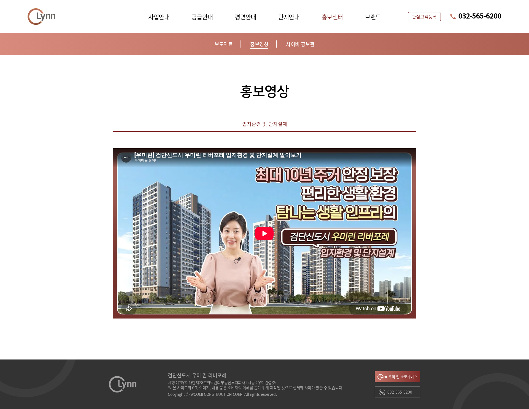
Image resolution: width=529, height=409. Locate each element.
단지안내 (288, 16)
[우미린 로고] (41, 16)
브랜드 (373, 16)
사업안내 (158, 16)
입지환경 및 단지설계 (264, 124)
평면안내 (245, 16)
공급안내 (202, 16)
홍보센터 (332, 16)
